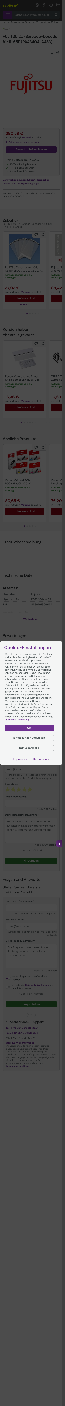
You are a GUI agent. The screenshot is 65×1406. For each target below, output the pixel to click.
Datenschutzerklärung (17, 719)
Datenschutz (41, 759)
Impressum (20, 759)
